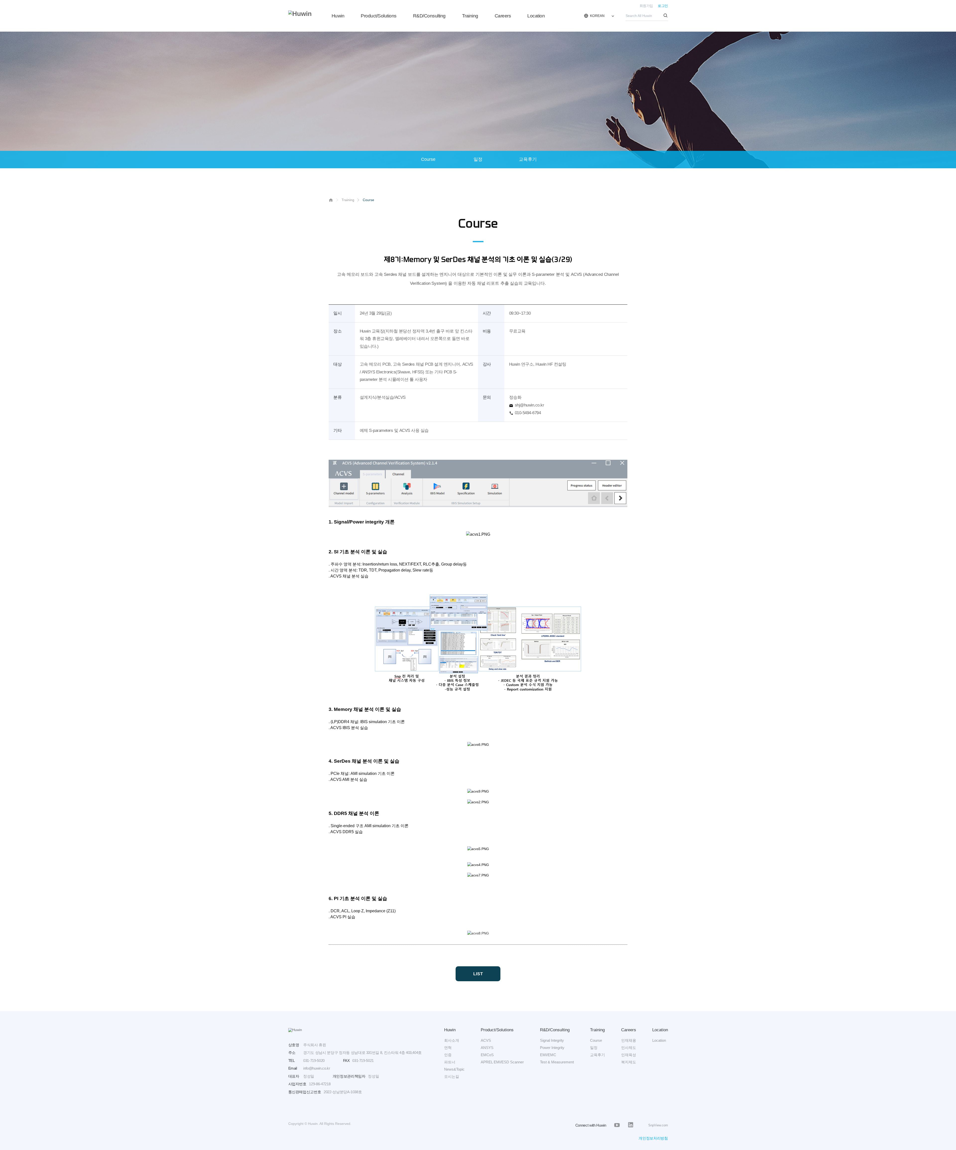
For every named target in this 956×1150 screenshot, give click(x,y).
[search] (665, 16)
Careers (503, 15)
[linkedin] (631, 1125)
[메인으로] (300, 13)
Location (536, 15)
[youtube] (617, 1125)
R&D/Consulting (429, 15)
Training (470, 15)
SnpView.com (658, 1125)
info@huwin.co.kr (316, 1068)
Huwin (338, 15)
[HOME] (331, 201)
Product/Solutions (379, 15)
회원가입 (646, 6)
